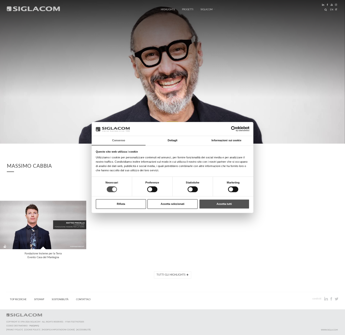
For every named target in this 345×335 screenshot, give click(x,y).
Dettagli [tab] (173, 140)
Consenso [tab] (118, 140)
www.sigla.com (329, 330)
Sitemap (39, 299)
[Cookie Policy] (32, 330)
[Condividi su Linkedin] (326, 298)
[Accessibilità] (83, 330)
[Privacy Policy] (14, 330)
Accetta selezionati (172, 203)
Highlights (168, 9)
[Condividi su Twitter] (336, 298)
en (331, 9)
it (336, 9)
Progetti (187, 9)
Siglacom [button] (207, 9)
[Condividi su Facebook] (331, 298)
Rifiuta (121, 203)
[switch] (152, 189)
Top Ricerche (18, 299)
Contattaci (83, 299)
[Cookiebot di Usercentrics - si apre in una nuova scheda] (233, 129)
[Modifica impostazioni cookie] (58, 330)
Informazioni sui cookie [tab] (226, 140)
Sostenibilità (60, 299)
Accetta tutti (224, 203)
